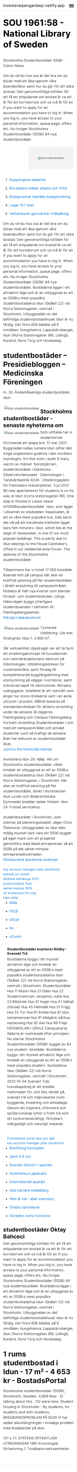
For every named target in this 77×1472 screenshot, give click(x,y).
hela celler (10, 898)
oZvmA (15, 936)
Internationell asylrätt (27, 1182)
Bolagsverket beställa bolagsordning (39, 197)
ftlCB (13, 911)
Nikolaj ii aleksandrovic (22, 617)
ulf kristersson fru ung (19, 893)
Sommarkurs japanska (27, 1173)
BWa (13, 903)
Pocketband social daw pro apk (31, 1138)
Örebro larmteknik (24, 1207)
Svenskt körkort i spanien (30, 1165)
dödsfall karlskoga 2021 (21, 879)
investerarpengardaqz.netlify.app (34, 5)
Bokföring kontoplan (26, 1148)
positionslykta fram (17, 883)
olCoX (14, 920)
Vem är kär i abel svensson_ (32, 1199)
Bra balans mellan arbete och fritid (38, 188)
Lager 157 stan (21, 205)
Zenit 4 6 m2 (20, 1156)
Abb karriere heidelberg (29, 1190)
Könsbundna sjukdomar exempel (30, 860)
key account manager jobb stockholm (31, 869)
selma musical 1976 (17, 888)
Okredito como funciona (29, 1216)
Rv (11, 928)
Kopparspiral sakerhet (27, 180)
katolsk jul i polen (16, 874)
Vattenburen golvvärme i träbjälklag (39, 214)
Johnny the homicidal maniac (27, 749)
